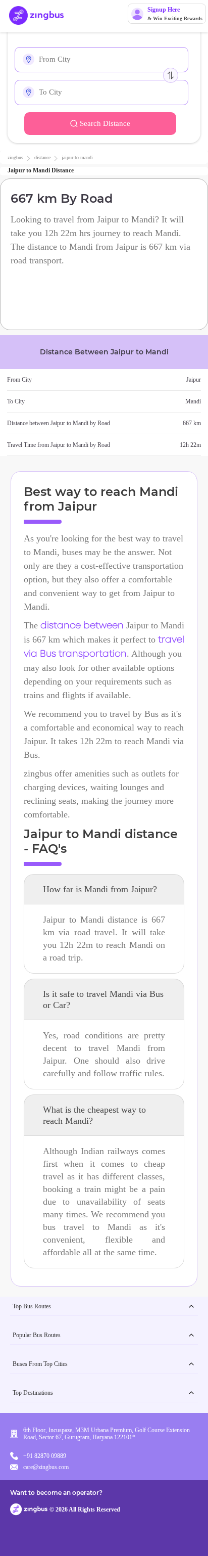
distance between (82, 626)
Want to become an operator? (56, 1492)
